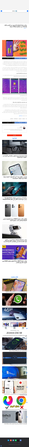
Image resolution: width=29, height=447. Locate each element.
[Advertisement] (14, 5)
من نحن (11, 442)
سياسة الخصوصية (19, 442)
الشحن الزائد (24, 118)
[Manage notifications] (1, 445)
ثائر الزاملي (25, 28)
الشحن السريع (20, 118)
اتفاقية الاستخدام (15, 442)
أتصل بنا (9, 442)
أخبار (26, 118)
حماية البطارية (12, 118)
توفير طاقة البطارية (16, 118)
